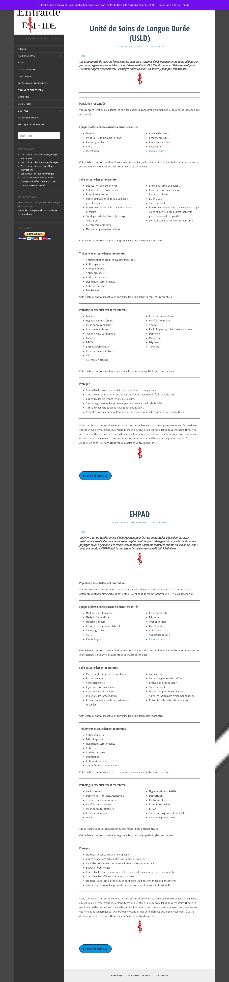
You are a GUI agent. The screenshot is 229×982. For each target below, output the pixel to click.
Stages (22, 63)
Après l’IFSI (23, 97)
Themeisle (163, 975)
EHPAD (139, 514)
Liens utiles (24, 104)
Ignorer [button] (186, 5)
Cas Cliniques (25, 76)
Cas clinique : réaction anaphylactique (39, 162)
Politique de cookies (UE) (31, 124)
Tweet (83, 55)
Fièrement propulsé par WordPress (125, 975)
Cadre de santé (157, 151)
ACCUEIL (22, 49)
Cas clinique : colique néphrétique (37, 173)
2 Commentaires (155, 46)
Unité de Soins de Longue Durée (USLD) (140, 33)
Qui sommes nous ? (28, 118)
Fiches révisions (26, 56)
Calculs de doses (27, 69)
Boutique (23, 111)
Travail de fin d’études (30, 90)
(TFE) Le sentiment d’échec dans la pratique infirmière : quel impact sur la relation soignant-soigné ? (40, 181)
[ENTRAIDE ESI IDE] (39, 20)
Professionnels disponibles (32, 83)
